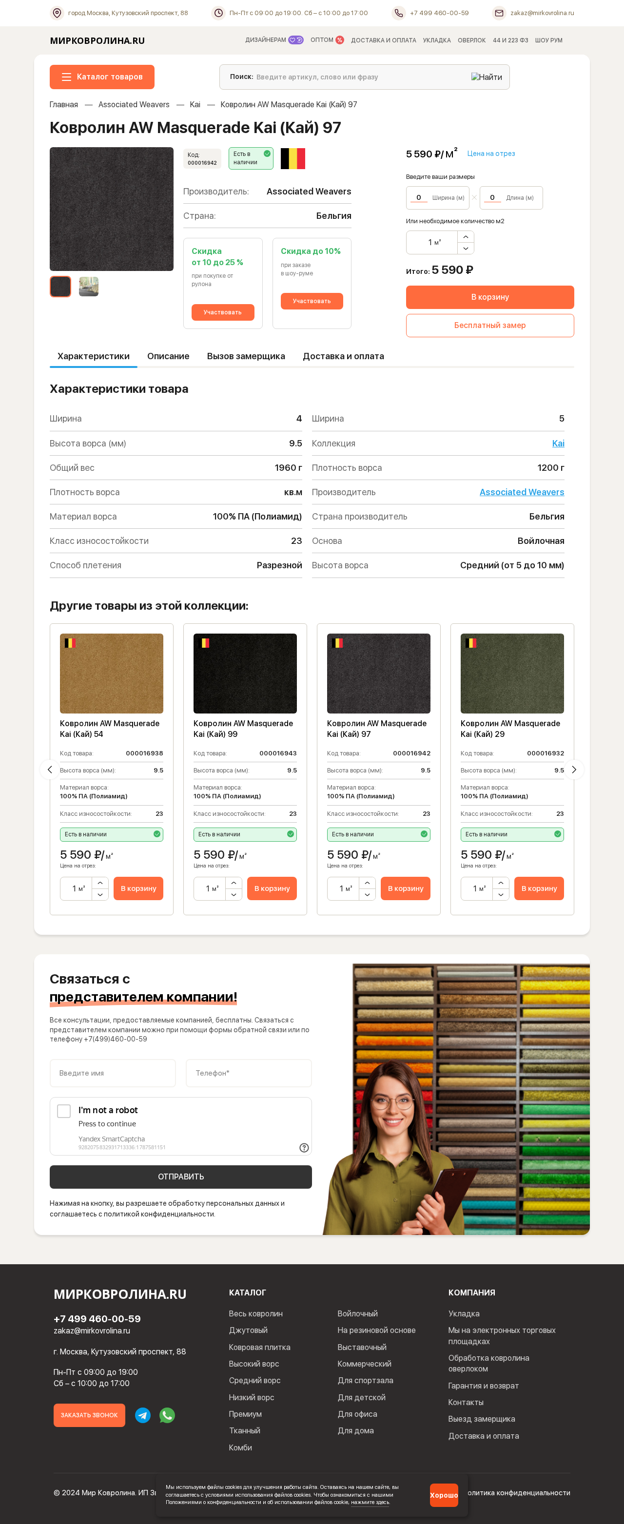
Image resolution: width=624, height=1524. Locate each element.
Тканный (244, 1430)
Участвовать (223, 312)
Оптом (323, 40)
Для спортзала (365, 1380)
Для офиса (357, 1414)
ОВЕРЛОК (472, 40)
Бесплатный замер (490, 325)
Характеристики (94, 356)
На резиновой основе (377, 1330)
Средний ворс (255, 1380)
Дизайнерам (266, 40)
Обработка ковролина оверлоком (488, 1363)
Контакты (466, 1402)
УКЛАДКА (437, 40)
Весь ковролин (256, 1313)
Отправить (181, 1176)
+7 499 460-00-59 (97, 1319)
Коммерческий (364, 1364)
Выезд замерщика (481, 1419)
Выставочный (362, 1347)
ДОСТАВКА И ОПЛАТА (383, 40)
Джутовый (248, 1330)
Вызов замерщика (246, 356)
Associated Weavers (134, 104)
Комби (240, 1447)
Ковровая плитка (260, 1347)
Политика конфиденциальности (516, 1492)
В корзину (490, 297)
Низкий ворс (251, 1397)
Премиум (245, 1414)
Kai (195, 104)
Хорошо (444, 1495)
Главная (64, 104)
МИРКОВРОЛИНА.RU (97, 40)
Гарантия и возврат (483, 1385)
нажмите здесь (370, 1502)
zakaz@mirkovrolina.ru (92, 1330)
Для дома (356, 1430)
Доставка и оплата (343, 356)
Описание (168, 356)
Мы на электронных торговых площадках (502, 1336)
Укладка (464, 1313)
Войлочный (358, 1313)
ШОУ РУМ (549, 40)
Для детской (362, 1397)
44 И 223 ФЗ (510, 40)
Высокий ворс (254, 1364)
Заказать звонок (89, 1415)
